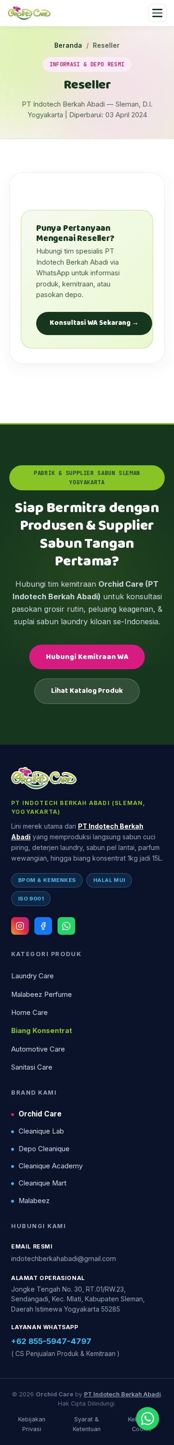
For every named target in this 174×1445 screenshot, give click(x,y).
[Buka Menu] (157, 13)
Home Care (29, 1012)
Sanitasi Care (31, 1067)
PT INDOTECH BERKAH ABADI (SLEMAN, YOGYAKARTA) (78, 807)
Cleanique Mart (42, 1183)
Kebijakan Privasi (31, 1424)
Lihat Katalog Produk (87, 691)
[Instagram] (20, 926)
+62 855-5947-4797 (51, 1341)
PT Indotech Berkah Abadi (122, 1394)
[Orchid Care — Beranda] (29, 13)
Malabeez (34, 1201)
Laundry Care (32, 976)
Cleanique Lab (41, 1131)
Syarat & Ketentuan (87, 1424)
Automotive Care (38, 1049)
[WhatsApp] (66, 926)
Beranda (68, 45)
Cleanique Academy (51, 1166)
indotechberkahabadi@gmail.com (63, 1258)
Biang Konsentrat (41, 1031)
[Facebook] (43, 926)
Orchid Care (40, 1113)
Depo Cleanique (44, 1149)
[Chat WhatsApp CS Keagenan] (147, 1418)
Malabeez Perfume (41, 994)
